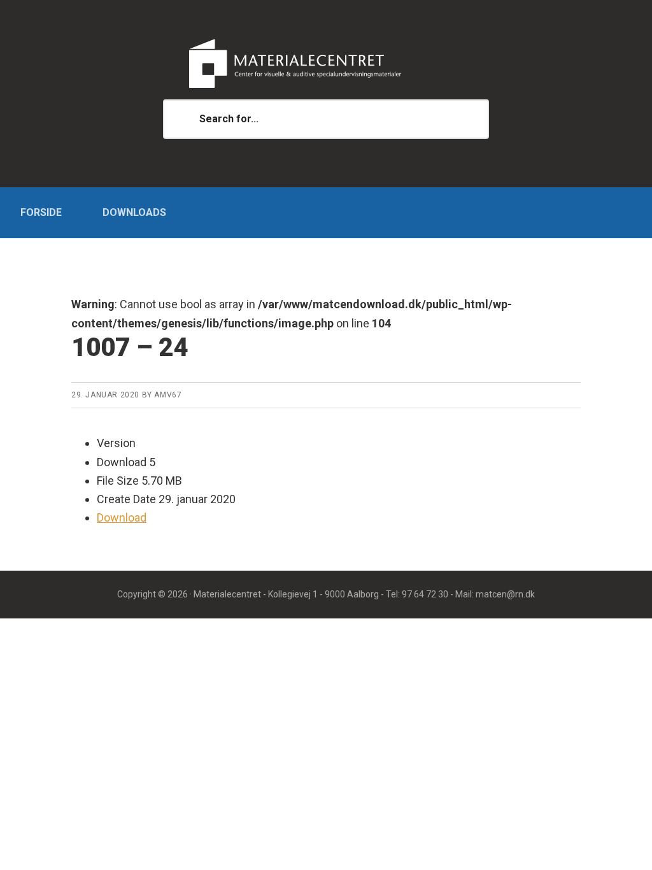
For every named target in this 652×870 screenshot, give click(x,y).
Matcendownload (326, 63)
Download (121, 517)
